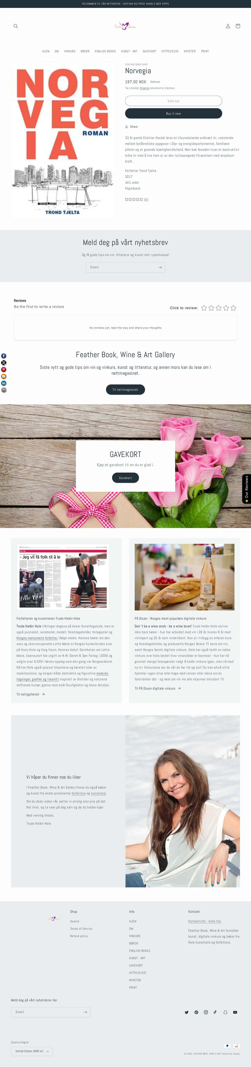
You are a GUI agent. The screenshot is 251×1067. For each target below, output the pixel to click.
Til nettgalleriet (28, 694)
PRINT (133, 988)
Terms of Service (81, 929)
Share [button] (134, 127)
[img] (134, 200)
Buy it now (173, 113)
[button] (16, 26)
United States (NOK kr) (30, 1051)
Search (74, 921)
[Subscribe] (160, 267)
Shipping (144, 88)
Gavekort (125, 478)
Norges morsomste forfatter (37, 638)
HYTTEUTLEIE (137, 973)
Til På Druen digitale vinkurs (155, 688)
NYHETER (135, 980)
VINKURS (135, 936)
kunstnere (98, 793)
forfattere (79, 793)
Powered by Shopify (231, 1053)
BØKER (133, 943)
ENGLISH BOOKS (139, 951)
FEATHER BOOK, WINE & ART (207, 1053)
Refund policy (79, 936)
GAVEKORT (136, 965)
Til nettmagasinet (125, 389)
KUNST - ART (137, 958)
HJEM (133, 921)
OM (131, 929)
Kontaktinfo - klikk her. (205, 921)
